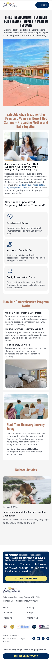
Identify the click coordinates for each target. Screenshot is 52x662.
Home (5, 607)
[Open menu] (41, 5)
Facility (30, 607)
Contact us (32, 618)
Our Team (7, 612)
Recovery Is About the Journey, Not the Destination (24, 514)
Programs (7, 618)
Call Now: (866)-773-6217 (26, 656)
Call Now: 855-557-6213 (26, 578)
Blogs (30, 612)
